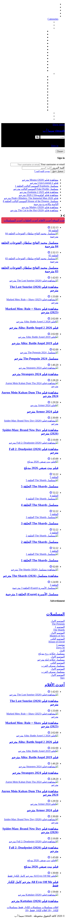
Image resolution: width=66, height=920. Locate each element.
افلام (49, 28)
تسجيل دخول (57, 171)
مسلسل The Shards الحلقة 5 (39, 486)
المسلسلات (39, 91)
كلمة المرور (58, 167)
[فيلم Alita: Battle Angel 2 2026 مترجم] (37, 321)
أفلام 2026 (40, 70)
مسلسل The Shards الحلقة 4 (39, 505)
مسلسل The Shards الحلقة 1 (39, 560)
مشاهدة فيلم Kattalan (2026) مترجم (34, 901)
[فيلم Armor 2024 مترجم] (44, 405)
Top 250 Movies (37, 55)
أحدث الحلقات (50, 10)
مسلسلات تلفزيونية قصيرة (31, 103)
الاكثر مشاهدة (44, 22)
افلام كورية (39, 37)
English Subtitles (37, 97)
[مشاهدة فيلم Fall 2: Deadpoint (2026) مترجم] (33, 442)
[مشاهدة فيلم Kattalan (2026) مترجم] (38, 894)
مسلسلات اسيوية (36, 100)
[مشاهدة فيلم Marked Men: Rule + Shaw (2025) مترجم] (29, 302)
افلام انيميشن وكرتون (34, 52)
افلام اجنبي (39, 31)
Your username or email (53, 164)
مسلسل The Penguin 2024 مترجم (36, 358)
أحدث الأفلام (51, 13)
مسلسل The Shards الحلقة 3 (39, 523)
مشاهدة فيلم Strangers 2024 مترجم (35, 374)
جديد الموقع (58, 220)
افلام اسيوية (39, 46)
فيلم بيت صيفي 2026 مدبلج (41, 468)
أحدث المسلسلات (49, 7)
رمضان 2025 (38, 107)
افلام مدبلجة (39, 64)
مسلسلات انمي (37, 85)
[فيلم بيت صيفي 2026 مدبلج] (42, 461)
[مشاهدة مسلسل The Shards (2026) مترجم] (34, 569)
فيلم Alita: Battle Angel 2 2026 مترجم (33, 327)
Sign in (54, 16)
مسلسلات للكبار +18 (41, 116)
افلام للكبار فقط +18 (41, 119)
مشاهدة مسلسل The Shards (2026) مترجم (30, 576)
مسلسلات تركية (37, 82)
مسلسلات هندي (37, 88)
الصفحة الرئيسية (49, 4)
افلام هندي (39, 34)
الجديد (49, 25)
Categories (53, 19)
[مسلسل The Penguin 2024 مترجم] (39, 352)
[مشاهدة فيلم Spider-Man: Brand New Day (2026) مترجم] (29, 423)
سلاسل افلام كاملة (35, 58)
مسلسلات (46, 73)
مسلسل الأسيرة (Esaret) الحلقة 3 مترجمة (32, 594)
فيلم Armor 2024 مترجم (42, 411)
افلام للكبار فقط (36, 49)
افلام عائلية (39, 61)
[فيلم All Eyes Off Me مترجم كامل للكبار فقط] (33, 876)
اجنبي (42, 76)
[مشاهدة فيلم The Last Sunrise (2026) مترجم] (33, 280)
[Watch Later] (49, 227)
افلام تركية (39, 40)
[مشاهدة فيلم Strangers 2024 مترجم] (38, 367)
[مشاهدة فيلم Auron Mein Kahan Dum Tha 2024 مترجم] (29, 386)
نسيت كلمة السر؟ (42, 171)
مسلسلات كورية (36, 79)
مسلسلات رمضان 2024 (33, 95)
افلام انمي (40, 43)
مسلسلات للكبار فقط (40, 113)
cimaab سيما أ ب (54, 130)
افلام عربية (39, 67)
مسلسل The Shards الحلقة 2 (39, 542)
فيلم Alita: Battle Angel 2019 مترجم (35, 343)
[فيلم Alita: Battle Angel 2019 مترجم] (38, 337)
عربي (42, 110)
